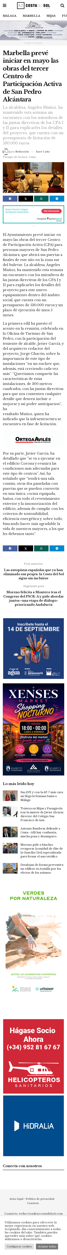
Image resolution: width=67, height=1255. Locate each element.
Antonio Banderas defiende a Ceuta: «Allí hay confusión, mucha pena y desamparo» (40, 832)
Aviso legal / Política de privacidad (31, 1198)
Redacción (22, 151)
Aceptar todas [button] (47, 1246)
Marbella (31, 15)
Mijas (51, 15)
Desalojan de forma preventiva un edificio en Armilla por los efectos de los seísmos (41, 868)
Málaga (9, 15)
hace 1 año (43, 151)
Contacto (33, 1203)
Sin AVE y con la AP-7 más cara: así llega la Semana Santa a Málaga (41, 796)
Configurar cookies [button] (19, 1246)
